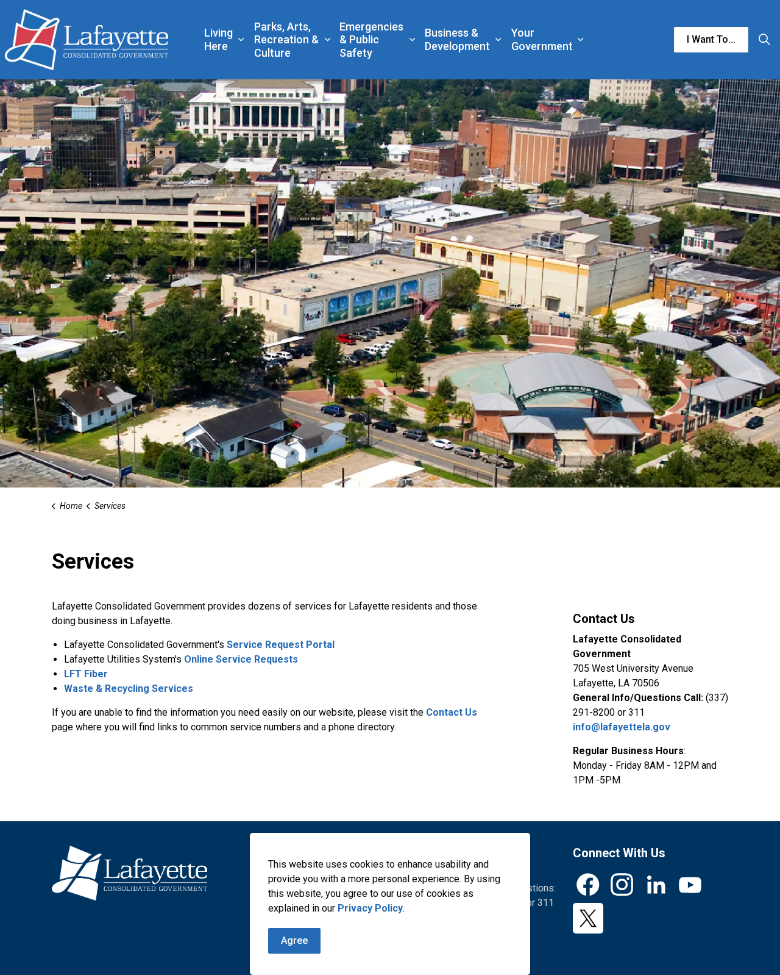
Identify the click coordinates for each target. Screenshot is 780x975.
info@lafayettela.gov (621, 727)
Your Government (542, 39)
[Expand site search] (764, 39)
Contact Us (451, 712)
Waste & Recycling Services (128, 688)
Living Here (218, 39)
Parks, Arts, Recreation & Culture (286, 39)
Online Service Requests (241, 659)
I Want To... (711, 39)
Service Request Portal (281, 644)
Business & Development (457, 39)
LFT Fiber (86, 674)
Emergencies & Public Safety (371, 39)
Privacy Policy (370, 908)
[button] (129, 873)
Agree (294, 940)
